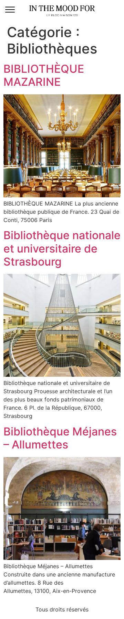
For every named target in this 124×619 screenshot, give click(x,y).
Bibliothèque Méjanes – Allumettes (60, 438)
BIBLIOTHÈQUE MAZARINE (43, 75)
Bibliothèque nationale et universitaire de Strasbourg (62, 248)
